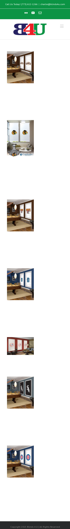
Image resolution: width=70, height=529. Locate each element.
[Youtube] (33, 12)
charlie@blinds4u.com (52, 4)
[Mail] (40, 12)
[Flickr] (26, 12)
